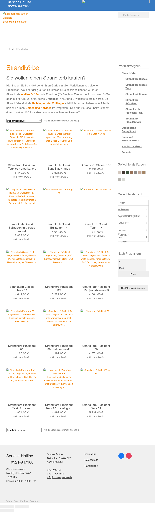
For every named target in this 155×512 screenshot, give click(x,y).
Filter (133, 274)
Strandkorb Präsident (132, 101)
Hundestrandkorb (132, 146)
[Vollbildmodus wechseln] (10, 506)
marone (132, 230)
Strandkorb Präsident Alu (133, 120)
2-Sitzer (124, 222)
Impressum (90, 454)
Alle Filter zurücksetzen (133, 288)
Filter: (122, 202)
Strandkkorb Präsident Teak (134, 110)
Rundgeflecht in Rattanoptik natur (145, 172)
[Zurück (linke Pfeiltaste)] (3, 510)
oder (48, 103)
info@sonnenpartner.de (59, 477)
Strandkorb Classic (136, 79)
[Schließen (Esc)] (25, 506)
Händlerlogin (91, 465)
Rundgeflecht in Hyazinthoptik (141, 172)
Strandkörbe (129, 73)
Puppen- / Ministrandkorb (130, 138)
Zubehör (127, 152)
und (38, 108)
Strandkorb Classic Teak (136, 86)
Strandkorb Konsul (136, 94)
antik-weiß (132, 209)
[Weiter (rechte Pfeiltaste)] (10, 510)
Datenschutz (91, 460)
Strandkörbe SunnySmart (129, 129)
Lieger (124, 241)
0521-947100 (19, 5)
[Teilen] (18, 506)
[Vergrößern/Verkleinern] (3, 506)
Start (11, 48)
